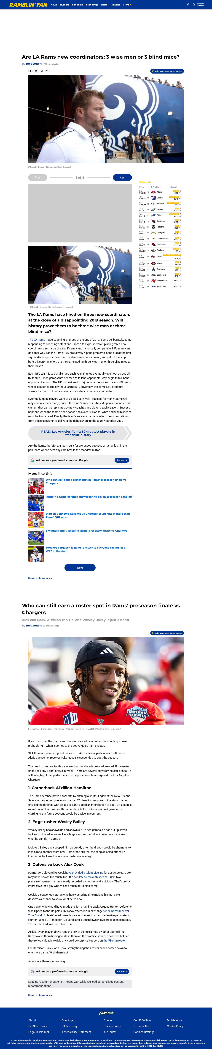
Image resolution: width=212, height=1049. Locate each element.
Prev (37, 177)
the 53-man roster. (114, 940)
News (54, 4)
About (32, 1020)
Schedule (77, 4)
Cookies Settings (143, 1032)
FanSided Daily (37, 1026)
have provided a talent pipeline (84, 872)
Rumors (64, 4)
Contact (109, 1020)
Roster (104, 4)
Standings (92, 4)
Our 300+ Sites (142, 1020)
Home (31, 578)
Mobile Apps (174, 1020)
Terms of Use (141, 1026)
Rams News (45, 578)
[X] (194, 4)
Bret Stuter (33, 63)
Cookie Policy (175, 1026)
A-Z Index (110, 1032)
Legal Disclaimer (38, 1032)
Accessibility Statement (76, 1032)
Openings (67, 1020)
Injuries (116, 4)
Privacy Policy (112, 1026)
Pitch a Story (69, 1026)
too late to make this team (90, 877)
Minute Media (24, 1040)
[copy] (47, 71)
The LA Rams (36, 339)
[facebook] (188, 4)
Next (122, 177)
